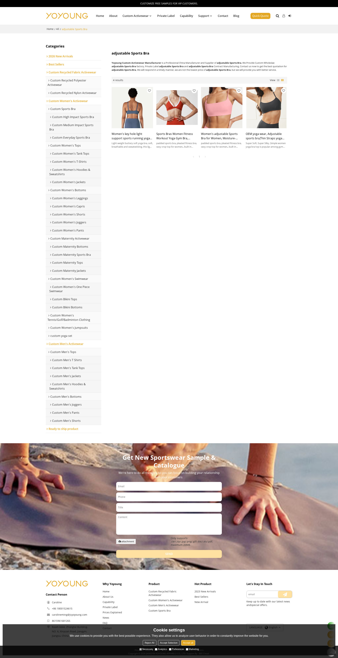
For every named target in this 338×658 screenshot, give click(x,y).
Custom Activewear (136, 16)
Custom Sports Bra (160, 610)
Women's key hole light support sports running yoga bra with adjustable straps (131, 136)
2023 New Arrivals (205, 591)
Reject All (149, 642)
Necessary (147, 649)
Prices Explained (112, 612)
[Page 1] (193, 156)
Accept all (188, 642)
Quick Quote (260, 16)
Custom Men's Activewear (164, 605)
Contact (223, 16)
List (278, 80)
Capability (186, 16)
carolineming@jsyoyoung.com (69, 614)
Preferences (178, 649)
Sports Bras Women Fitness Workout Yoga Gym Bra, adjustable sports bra (174, 136)
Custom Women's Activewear (166, 600)
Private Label (166, 16)
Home (100, 16)
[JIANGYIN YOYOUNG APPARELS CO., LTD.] (67, 15)
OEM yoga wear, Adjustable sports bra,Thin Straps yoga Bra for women (264, 136)
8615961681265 (61, 620)
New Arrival (201, 602)
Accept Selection (168, 642)
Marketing (194, 649)
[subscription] (285, 594)
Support (203, 16)
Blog (236, 16)
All (57, 29)
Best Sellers (201, 596)
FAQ (105, 623)
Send (169, 554)
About (113, 16)
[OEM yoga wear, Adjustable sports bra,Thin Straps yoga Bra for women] (266, 107)
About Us (108, 596)
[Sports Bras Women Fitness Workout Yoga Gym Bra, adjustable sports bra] (177, 107)
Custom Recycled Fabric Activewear (163, 593)
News (106, 617)
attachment (127, 541)
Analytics (162, 649)
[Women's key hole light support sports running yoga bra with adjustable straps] (132, 107)
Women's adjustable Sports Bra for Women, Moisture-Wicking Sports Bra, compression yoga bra (219, 136)
